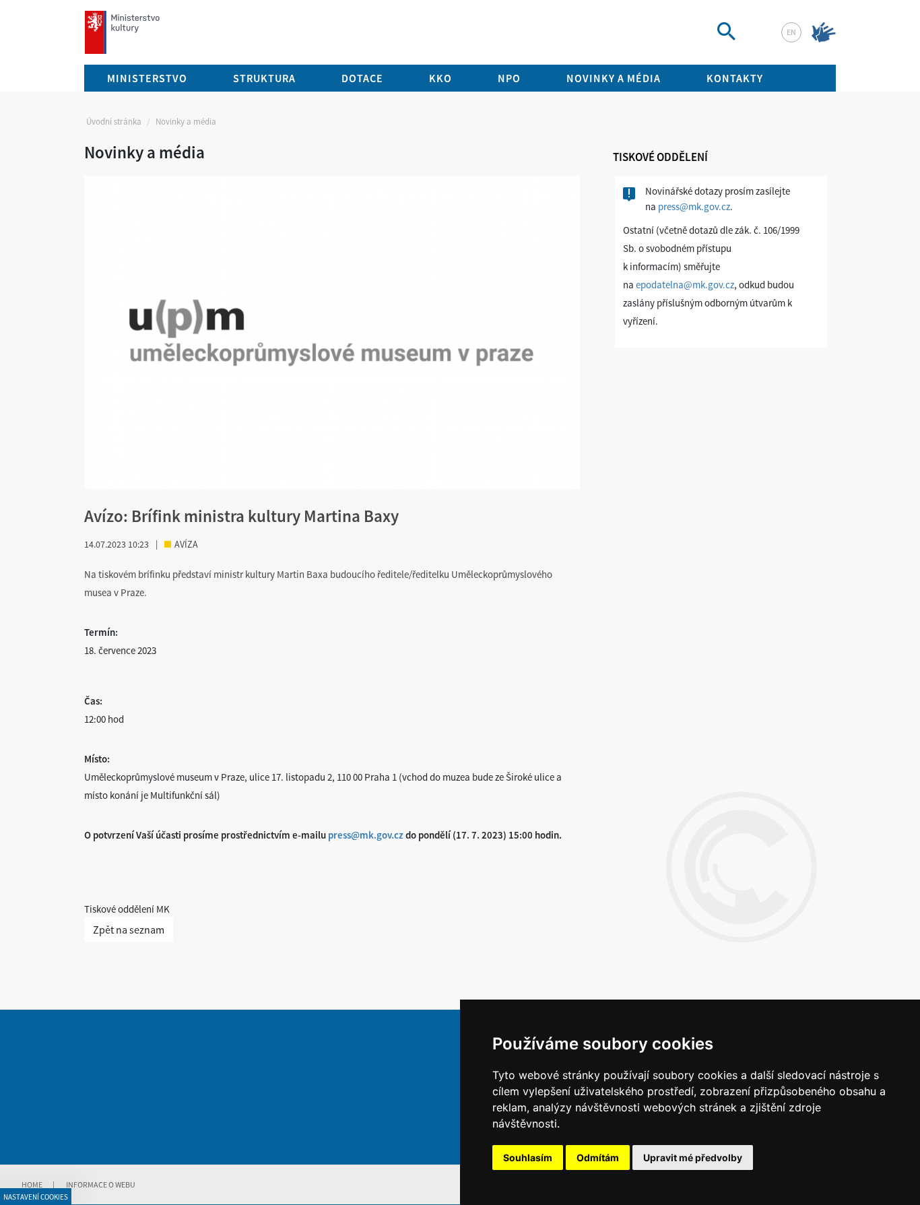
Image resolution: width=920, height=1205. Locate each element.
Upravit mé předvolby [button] (692, 1157)
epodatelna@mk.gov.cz (685, 284)
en (791, 32)
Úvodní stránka (113, 121)
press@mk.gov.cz (365, 834)
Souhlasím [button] (527, 1157)
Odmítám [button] (598, 1157)
